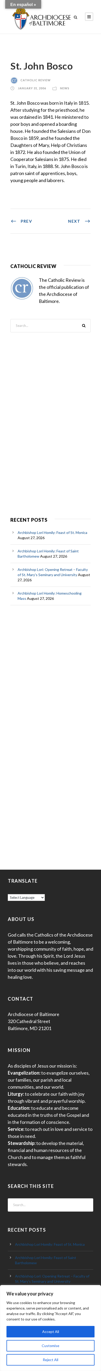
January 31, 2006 (32, 88)
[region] (50, 1328)
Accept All (50, 1331)
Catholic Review (35, 80)
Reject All (50, 1359)
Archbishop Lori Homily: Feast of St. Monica (52, 532)
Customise (50, 1345)
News (64, 88)
